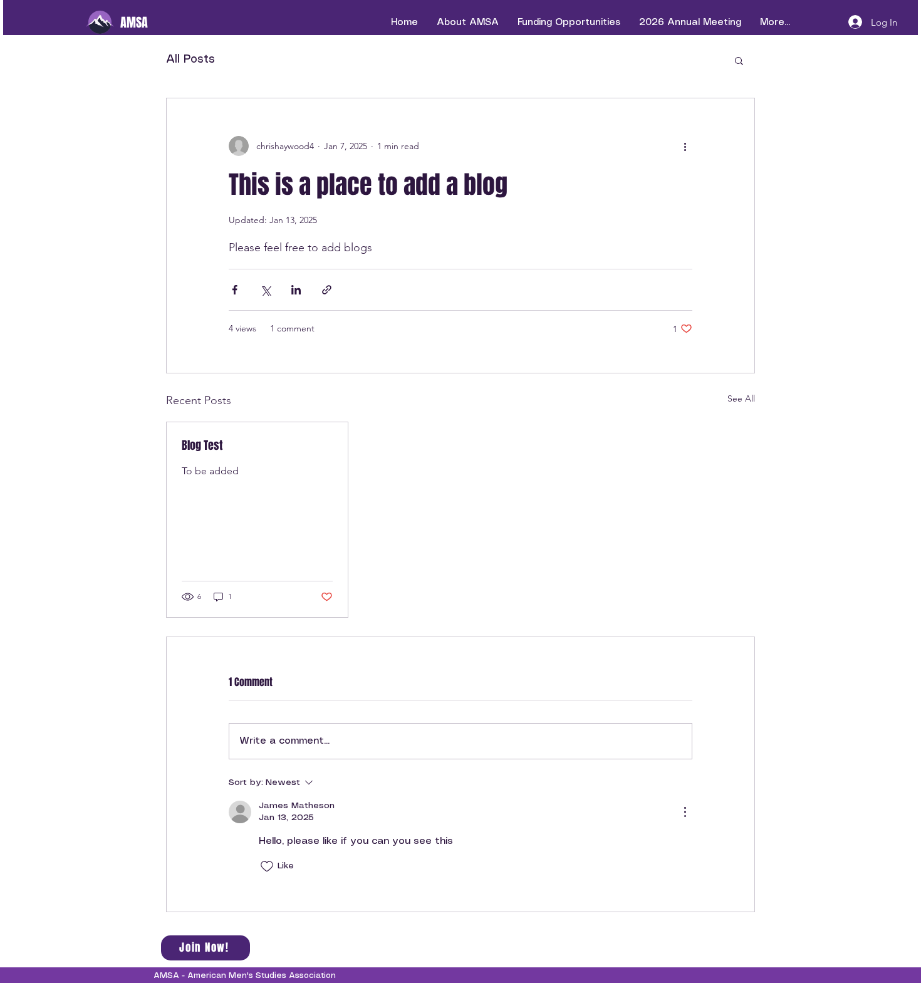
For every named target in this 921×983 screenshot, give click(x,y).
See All (741, 398)
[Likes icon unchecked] (267, 866)
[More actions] (684, 145)
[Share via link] (327, 290)
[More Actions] (684, 811)
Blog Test (202, 445)
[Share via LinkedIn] (296, 290)
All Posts (190, 59)
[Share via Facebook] (235, 290)
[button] (739, 60)
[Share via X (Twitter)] (265, 290)
